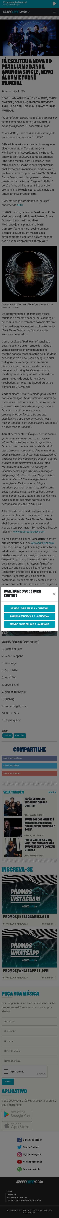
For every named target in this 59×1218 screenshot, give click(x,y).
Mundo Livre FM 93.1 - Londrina (29, 616)
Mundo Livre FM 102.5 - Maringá (29, 624)
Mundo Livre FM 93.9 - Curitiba (29, 608)
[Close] (54, 594)
